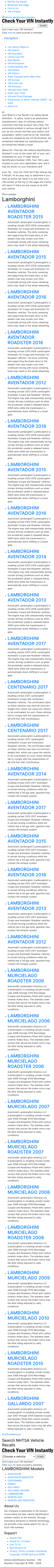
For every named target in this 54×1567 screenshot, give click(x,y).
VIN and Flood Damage (20, 96)
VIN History (14, 73)
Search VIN (15, 1538)
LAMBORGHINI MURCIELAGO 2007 (29, 1104)
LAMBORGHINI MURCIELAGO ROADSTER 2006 (26, 1061)
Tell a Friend (14, 11)
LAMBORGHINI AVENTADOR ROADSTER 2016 (25, 337)
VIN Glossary (14, 86)
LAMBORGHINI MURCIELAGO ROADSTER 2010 (25, 1358)
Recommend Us (18, 1547)
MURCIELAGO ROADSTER (21, 1500)
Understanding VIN (17, 66)
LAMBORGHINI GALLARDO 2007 (26, 1401)
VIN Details (13, 70)
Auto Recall (14, 60)
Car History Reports (18, 47)
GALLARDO (14, 1487)
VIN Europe (14, 79)
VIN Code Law (15, 83)
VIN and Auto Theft (18, 89)
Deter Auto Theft (16, 93)
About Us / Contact (20, 1541)
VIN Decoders (15, 53)
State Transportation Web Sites (24, 76)
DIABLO (12, 1483)
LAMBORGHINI (15, 1493)
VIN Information (16, 63)
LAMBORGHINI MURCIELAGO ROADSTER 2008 (26, 1232)
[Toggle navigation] (46, 38)
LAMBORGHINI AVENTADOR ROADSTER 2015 (25, 211)
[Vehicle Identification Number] (18, 17)
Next (13, 1434)
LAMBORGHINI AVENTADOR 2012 (27, 380)
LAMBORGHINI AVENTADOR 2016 (27, 294)
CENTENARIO (15, 1480)
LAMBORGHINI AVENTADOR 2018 (27, 423)
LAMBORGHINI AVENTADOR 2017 (27, 641)
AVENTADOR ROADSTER (20, 1477)
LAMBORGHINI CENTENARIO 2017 (28, 684)
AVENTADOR (14, 1474)
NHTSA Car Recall (17, 1)
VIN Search (13, 50)
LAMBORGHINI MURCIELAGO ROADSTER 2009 (26, 976)
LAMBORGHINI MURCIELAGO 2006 (29, 1018)
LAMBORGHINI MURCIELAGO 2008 (29, 1189)
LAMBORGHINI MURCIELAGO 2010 (28, 1315)
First (4, 1434)
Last (18, 1434)
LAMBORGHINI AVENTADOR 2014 (27, 554)
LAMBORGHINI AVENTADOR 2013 (27, 597)
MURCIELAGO (15, 1497)
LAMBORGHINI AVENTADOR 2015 (27, 254)
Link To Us (15, 1544)
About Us (12, 106)
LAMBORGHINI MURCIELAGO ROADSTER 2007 (26, 1147)
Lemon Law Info (16, 56)
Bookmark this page (18, 5)
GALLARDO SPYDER (18, 1490)
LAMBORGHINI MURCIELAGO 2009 (29, 1275)
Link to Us (13, 8)
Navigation (11, 38)
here (10, 32)
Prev (9, 1434)
